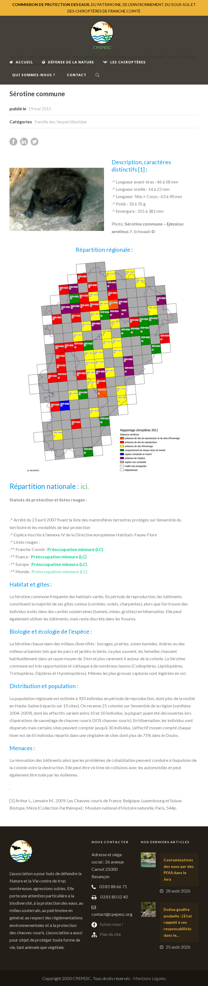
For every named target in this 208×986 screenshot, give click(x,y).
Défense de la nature (71, 62)
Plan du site (110, 934)
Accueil (24, 62)
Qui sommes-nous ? (33, 74)
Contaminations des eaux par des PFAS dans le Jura (179, 869)
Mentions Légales (149, 978)
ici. (84, 486)
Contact (76, 74)
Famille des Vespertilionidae (61, 121)
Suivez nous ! (111, 924)
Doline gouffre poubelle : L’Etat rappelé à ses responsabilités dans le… (178, 922)
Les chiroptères (128, 62)
